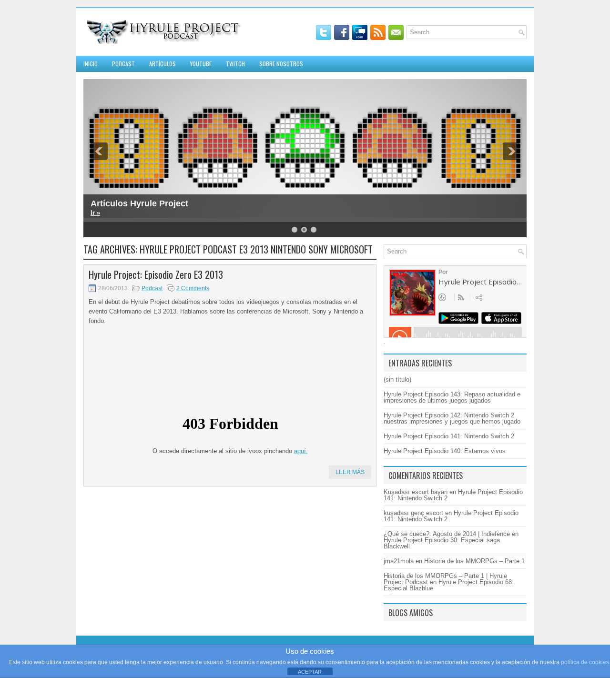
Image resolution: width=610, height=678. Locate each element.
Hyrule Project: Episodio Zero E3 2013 (156, 274)
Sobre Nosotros (281, 64)
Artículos (162, 64)
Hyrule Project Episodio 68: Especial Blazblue (449, 585)
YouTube (201, 64)
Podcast (123, 64)
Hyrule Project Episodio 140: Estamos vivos (445, 451)
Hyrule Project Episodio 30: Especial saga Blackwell (442, 543)
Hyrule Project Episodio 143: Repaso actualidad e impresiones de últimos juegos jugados (452, 397)
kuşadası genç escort (413, 512)
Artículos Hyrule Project (139, 203)
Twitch (235, 64)
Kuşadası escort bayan (415, 492)
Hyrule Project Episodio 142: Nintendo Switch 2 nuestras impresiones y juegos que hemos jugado (452, 418)
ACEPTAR (310, 672)
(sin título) (397, 379)
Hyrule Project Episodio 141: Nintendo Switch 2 (449, 436)
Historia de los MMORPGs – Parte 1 (474, 561)
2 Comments (192, 288)
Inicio (90, 64)
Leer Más (350, 472)
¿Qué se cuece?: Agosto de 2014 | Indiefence (447, 533)
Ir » (95, 212)
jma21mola (399, 561)
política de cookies (585, 662)
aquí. (301, 451)
